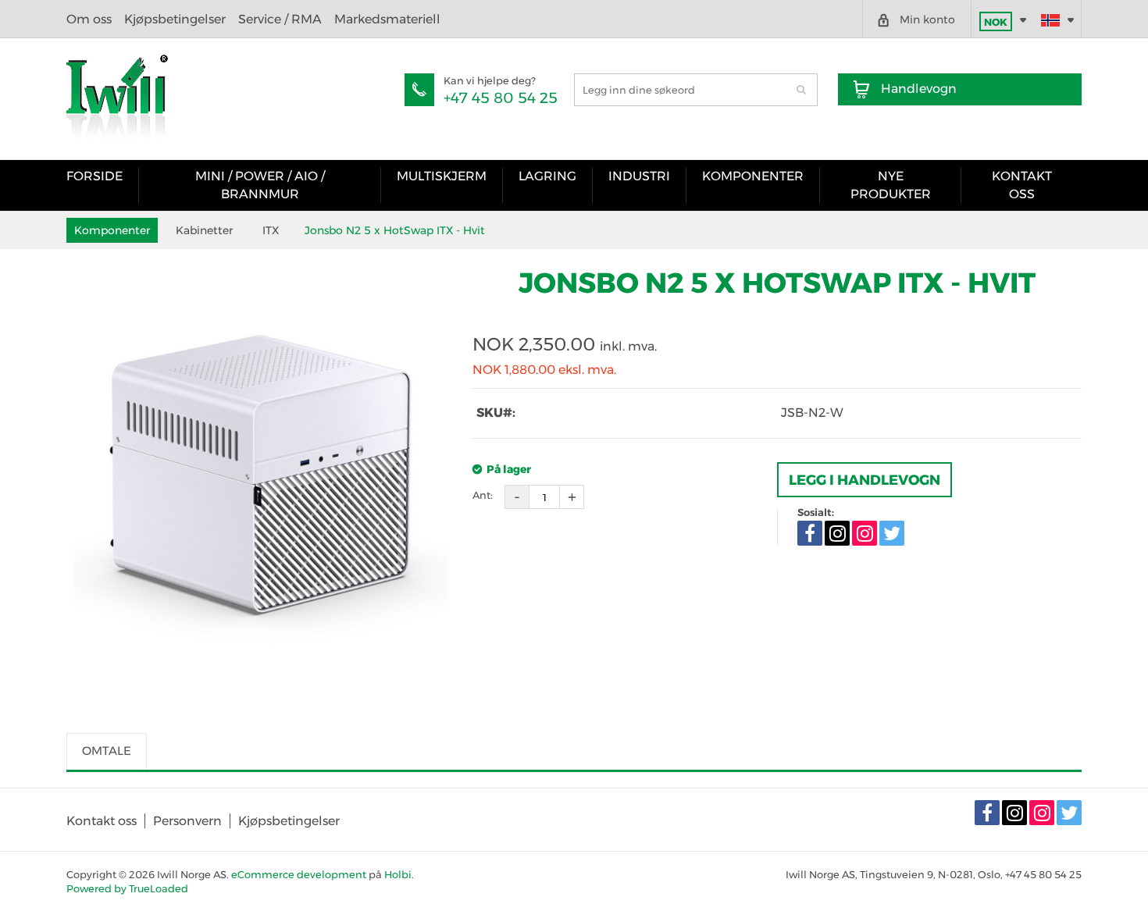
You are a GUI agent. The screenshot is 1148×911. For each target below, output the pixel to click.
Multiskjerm (442, 176)
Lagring (547, 176)
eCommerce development (298, 874)
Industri (639, 176)
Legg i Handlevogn (864, 480)
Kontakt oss (101, 820)
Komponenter (753, 176)
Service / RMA (280, 19)
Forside (94, 176)
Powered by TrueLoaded (127, 888)
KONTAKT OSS (1022, 185)
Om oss (89, 19)
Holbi (398, 874)
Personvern (187, 820)
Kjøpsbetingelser (175, 19)
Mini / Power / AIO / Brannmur (260, 185)
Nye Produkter (890, 185)
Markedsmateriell (387, 19)
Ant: (482, 495)
